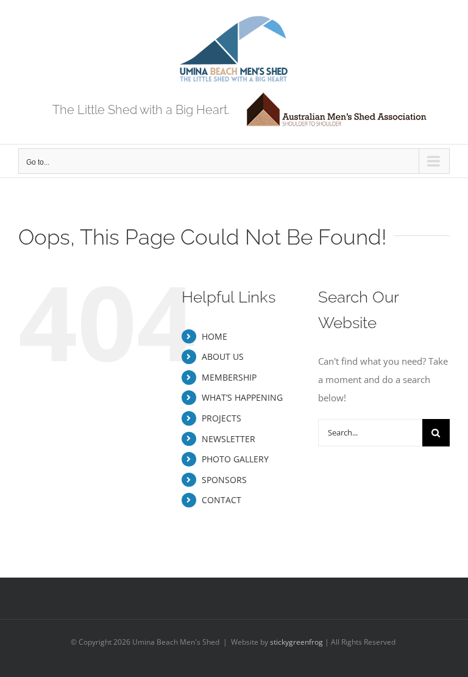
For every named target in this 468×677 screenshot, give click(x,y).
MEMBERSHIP (229, 377)
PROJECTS (221, 418)
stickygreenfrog (296, 642)
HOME (214, 336)
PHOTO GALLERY (235, 459)
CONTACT (221, 500)
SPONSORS (224, 479)
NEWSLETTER (228, 439)
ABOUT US (223, 356)
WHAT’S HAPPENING (242, 397)
